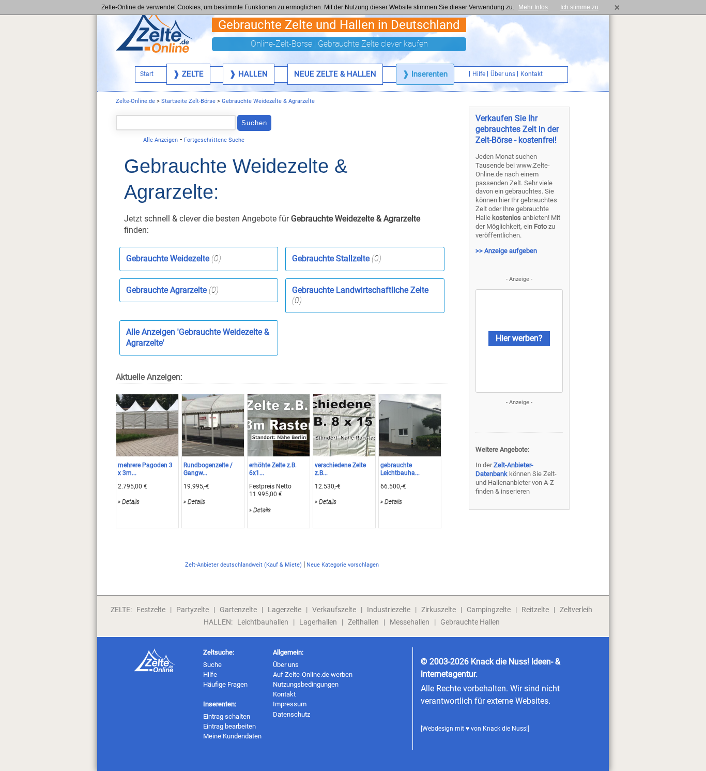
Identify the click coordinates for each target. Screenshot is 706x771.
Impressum (289, 704)
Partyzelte (192, 609)
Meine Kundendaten (232, 736)
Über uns (286, 665)
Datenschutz (291, 714)
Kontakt (284, 694)
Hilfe (210, 674)
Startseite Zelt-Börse (188, 101)
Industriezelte (388, 609)
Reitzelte (535, 609)
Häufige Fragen (225, 684)
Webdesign (437, 728)
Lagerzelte (284, 609)
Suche (212, 665)
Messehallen (409, 622)
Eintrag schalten (226, 716)
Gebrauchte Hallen (470, 622)
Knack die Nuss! (505, 728)
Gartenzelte (238, 609)
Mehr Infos (533, 7)
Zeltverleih (576, 609)
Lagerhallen (318, 622)
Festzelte (150, 609)
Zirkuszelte (438, 609)
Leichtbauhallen (262, 622)
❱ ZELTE (188, 74)
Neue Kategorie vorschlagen (342, 564)
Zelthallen (363, 622)
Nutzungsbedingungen (306, 684)
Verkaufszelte (334, 609)
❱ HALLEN (248, 74)
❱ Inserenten (425, 74)
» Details (129, 502)
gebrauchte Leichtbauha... (400, 469)
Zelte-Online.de (135, 101)
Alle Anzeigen (160, 140)
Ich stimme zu (582, 7)
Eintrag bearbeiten (229, 726)
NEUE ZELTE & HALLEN (335, 74)
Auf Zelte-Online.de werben (312, 674)
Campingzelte (489, 609)
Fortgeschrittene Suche (214, 140)
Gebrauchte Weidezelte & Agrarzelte (268, 101)
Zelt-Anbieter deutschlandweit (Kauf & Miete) (243, 564)
